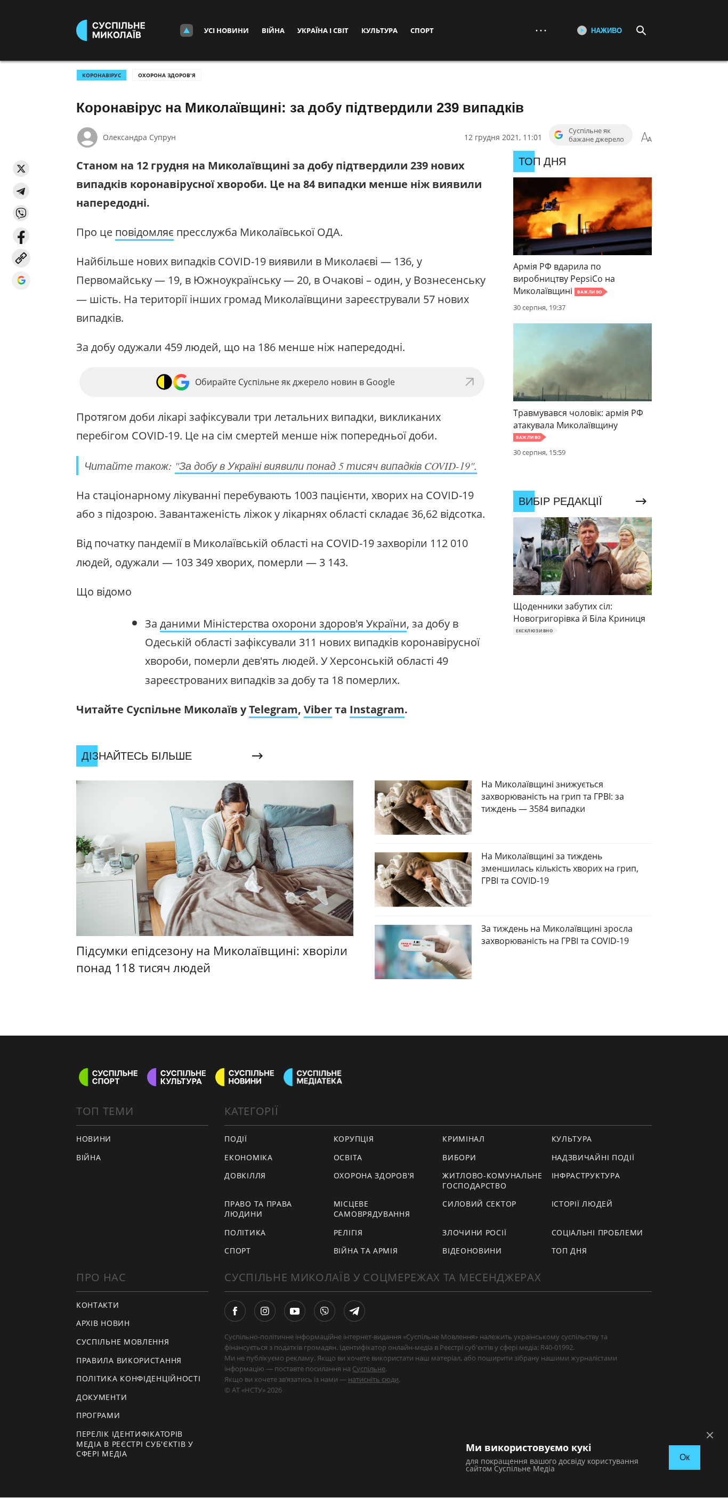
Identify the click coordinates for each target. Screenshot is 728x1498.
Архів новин (103, 1323)
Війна (273, 30)
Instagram (377, 709)
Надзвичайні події (593, 1157)
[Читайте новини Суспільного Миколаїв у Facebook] (235, 1311)
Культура (379, 30)
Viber (318, 709)
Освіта (348, 1157)
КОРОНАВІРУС (101, 75)
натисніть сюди (373, 1379)
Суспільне (368, 1368)
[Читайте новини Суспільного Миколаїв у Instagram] (265, 1311)
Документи (101, 1397)
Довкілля (245, 1175)
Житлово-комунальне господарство (492, 1180)
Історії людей (582, 1204)
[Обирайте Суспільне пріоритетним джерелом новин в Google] (21, 280)
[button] (21, 168)
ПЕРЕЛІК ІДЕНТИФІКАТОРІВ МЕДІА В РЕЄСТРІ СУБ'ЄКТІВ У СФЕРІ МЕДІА (134, 1444)
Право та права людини (258, 1209)
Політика (245, 1232)
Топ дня (569, 1250)
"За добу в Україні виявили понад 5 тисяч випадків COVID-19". (326, 466)
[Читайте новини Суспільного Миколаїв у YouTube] (294, 1311)
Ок (685, 1457)
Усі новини (226, 30)
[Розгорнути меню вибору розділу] (186, 30)
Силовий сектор (479, 1204)
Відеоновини (472, 1250)
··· (541, 30)
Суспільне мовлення (122, 1342)
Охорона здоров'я (167, 75)
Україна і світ (323, 30)
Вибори (459, 1157)
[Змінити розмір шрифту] (646, 137)
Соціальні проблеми (598, 1232)
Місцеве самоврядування (372, 1209)
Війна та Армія (366, 1250)
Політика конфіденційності (138, 1378)
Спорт (422, 30)
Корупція (354, 1139)
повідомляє (144, 232)
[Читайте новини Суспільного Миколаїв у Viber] (324, 1311)
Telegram (273, 709)
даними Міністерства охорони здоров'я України (283, 623)
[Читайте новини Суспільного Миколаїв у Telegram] (354, 1311)
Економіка (248, 1157)
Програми (98, 1415)
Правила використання (129, 1360)
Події (235, 1139)
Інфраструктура (586, 1175)
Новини (93, 1139)
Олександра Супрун (139, 137)
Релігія (348, 1232)
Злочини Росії (474, 1232)
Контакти (97, 1305)
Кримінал (463, 1139)
